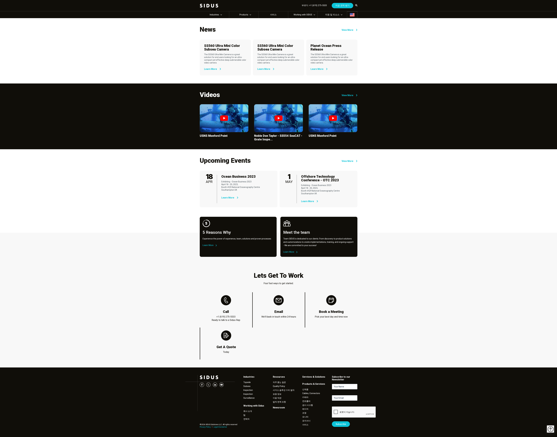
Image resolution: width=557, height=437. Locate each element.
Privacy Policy (205, 427)
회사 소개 (247, 411)
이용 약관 (277, 398)
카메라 (305, 397)
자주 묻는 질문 (279, 382)
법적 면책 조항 (279, 402)
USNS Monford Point (214, 135)
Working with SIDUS (303, 14)
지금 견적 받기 (342, 5)
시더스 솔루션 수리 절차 (283, 390)
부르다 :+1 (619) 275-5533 (314, 5)
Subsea (246, 386)
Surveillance (249, 398)
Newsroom (279, 407)
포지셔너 (306, 421)
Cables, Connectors (311, 393)
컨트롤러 (306, 401)
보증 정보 (277, 394)
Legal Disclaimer (220, 427)
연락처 (246, 419)
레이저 (305, 409)
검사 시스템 (307, 405)
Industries (214, 14)
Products (243, 14)
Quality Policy (279, 386)
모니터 (305, 417)
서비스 (273, 14)
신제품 (305, 389)
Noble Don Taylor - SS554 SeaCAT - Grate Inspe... (278, 137)
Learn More (211, 69)
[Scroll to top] (550, 429)
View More (348, 30)
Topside (247, 382)
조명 (304, 413)
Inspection (248, 390)
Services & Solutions (313, 376)
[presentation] (354, 412)
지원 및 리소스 (332, 14)
